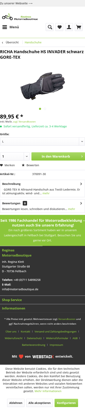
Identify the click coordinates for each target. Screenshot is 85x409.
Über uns (11, 331)
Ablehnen (15, 403)
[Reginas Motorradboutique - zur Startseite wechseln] (20, 16)
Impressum (56, 345)
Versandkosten (67, 319)
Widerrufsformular (57, 338)
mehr (46, 193)
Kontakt (25, 331)
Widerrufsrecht (14, 338)
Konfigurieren (66, 403)
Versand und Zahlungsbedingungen (55, 331)
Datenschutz (34, 338)
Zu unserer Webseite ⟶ (16, 3)
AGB (75, 338)
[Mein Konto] (69, 27)
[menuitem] (10, 27)
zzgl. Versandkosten (24, 121)
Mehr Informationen (48, 391)
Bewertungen (11, 203)
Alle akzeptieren (39, 403)
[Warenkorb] (79, 27)
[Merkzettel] (59, 27)
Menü (14, 27)
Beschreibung (11, 184)
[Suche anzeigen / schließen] (50, 27)
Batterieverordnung (33, 345)
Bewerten (32, 165)
